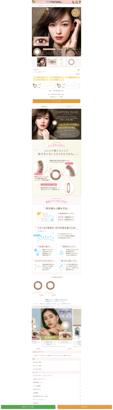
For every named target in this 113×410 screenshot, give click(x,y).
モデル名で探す (37, 369)
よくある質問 (37, 386)
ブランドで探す (37, 365)
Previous (34, 329)
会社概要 (35, 392)
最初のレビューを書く (28, 407)
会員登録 (48, 303)
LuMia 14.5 (41, 5)
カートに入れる (56, 101)
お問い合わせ (37, 389)
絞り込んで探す (37, 362)
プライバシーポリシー (39, 399)
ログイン (59, 303)
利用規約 (35, 403)
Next (79, 329)
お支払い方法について (39, 379)
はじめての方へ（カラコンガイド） (43, 375)
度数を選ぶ (85, 407)
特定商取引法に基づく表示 (40, 396)
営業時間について (38, 382)
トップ (34, 5)
